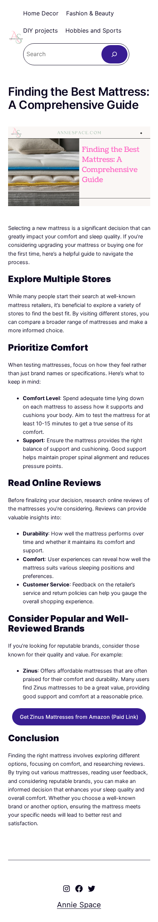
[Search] (114, 54)
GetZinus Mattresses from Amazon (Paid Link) (79, 717)
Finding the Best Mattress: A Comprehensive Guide (79, 98)
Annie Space (79, 904)
